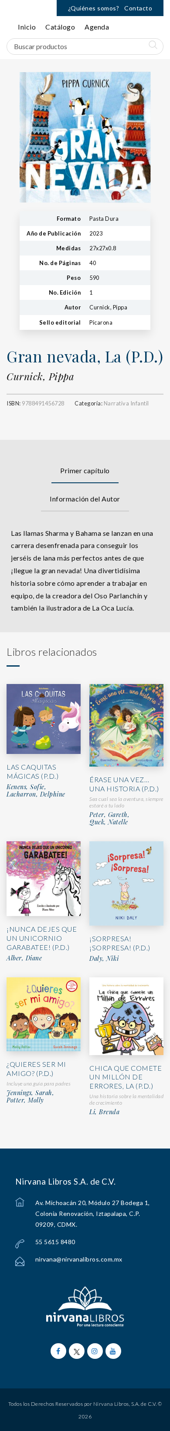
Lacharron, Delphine (36, 794)
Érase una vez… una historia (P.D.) (124, 784)
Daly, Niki (104, 959)
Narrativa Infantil (126, 403)
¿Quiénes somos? (93, 8)
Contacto (138, 8)
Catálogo (60, 27)
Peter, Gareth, (109, 815)
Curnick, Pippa (40, 376)
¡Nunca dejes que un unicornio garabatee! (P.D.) (42, 938)
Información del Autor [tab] (85, 499)
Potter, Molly (25, 1100)
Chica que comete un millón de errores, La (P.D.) (125, 1077)
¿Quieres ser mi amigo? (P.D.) (36, 1068)
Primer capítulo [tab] (85, 470)
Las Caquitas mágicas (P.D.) (32, 771)
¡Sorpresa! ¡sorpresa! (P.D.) (119, 943)
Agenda (97, 27)
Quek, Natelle (108, 822)
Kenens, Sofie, (26, 787)
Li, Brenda (104, 1112)
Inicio (27, 27)
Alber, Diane (24, 958)
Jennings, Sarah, (30, 1093)
